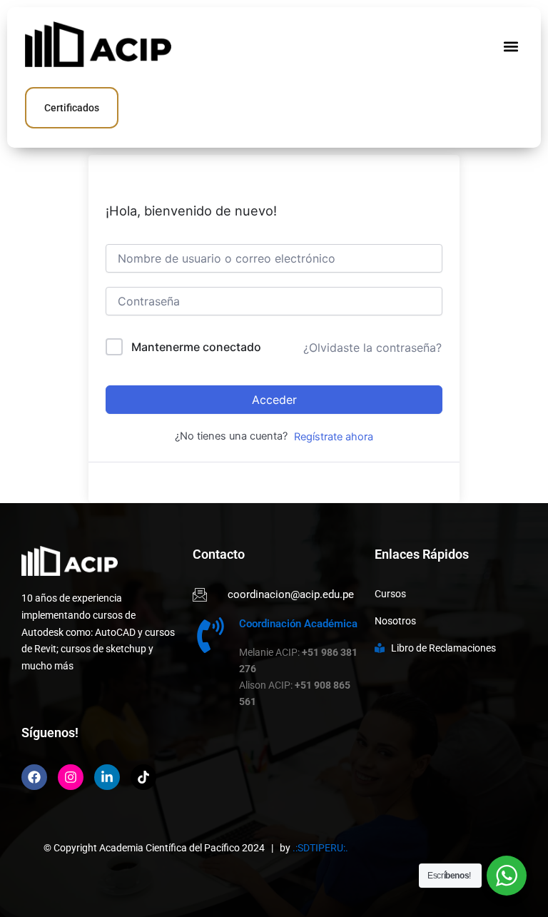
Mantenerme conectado (196, 347)
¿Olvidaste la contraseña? (372, 347)
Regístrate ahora (333, 436)
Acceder (274, 399)
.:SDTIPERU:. (320, 847)
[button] (511, 46)
